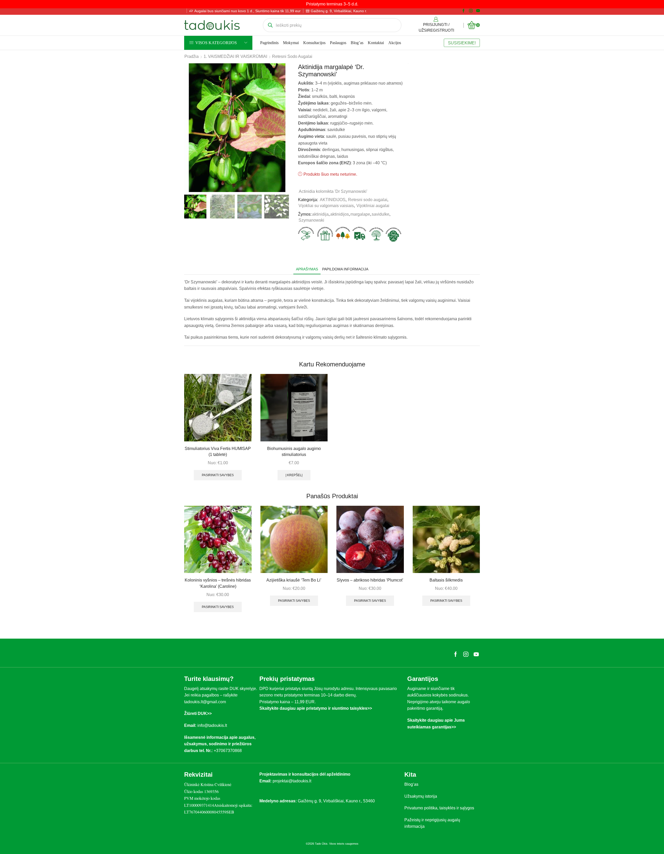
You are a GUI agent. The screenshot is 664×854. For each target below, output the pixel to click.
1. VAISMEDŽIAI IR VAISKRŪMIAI (235, 56)
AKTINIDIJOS (332, 199)
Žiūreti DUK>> (198, 713)
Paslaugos (338, 42)
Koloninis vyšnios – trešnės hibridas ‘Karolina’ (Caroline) (218, 583)
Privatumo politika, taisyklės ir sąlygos (439, 808)
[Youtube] (478, 11)
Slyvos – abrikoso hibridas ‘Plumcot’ (370, 580)
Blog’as (357, 42)
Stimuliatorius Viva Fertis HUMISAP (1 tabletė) (218, 451)
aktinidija (320, 214)
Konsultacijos (314, 42)
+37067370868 (229, 750)
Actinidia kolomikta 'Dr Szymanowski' (333, 191)
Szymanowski (311, 220)
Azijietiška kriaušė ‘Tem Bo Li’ (293, 580)
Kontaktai (376, 42)
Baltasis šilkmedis (446, 580)
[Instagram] (471, 11)
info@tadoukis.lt (212, 725)
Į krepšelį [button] (294, 475)
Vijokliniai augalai (372, 205)
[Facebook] (463, 11)
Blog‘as (411, 784)
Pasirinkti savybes (218, 475)
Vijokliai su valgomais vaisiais (326, 205)
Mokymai (291, 42)
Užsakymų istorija (420, 796)
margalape (360, 214)
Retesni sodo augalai (292, 56)
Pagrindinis (269, 42)
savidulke (380, 214)
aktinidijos (339, 214)
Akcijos (394, 42)
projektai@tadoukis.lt (292, 781)
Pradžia (191, 56)
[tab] (307, 269)
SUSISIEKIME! (462, 42)
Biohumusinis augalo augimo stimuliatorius (294, 451)
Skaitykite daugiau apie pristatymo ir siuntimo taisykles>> (315, 708)
